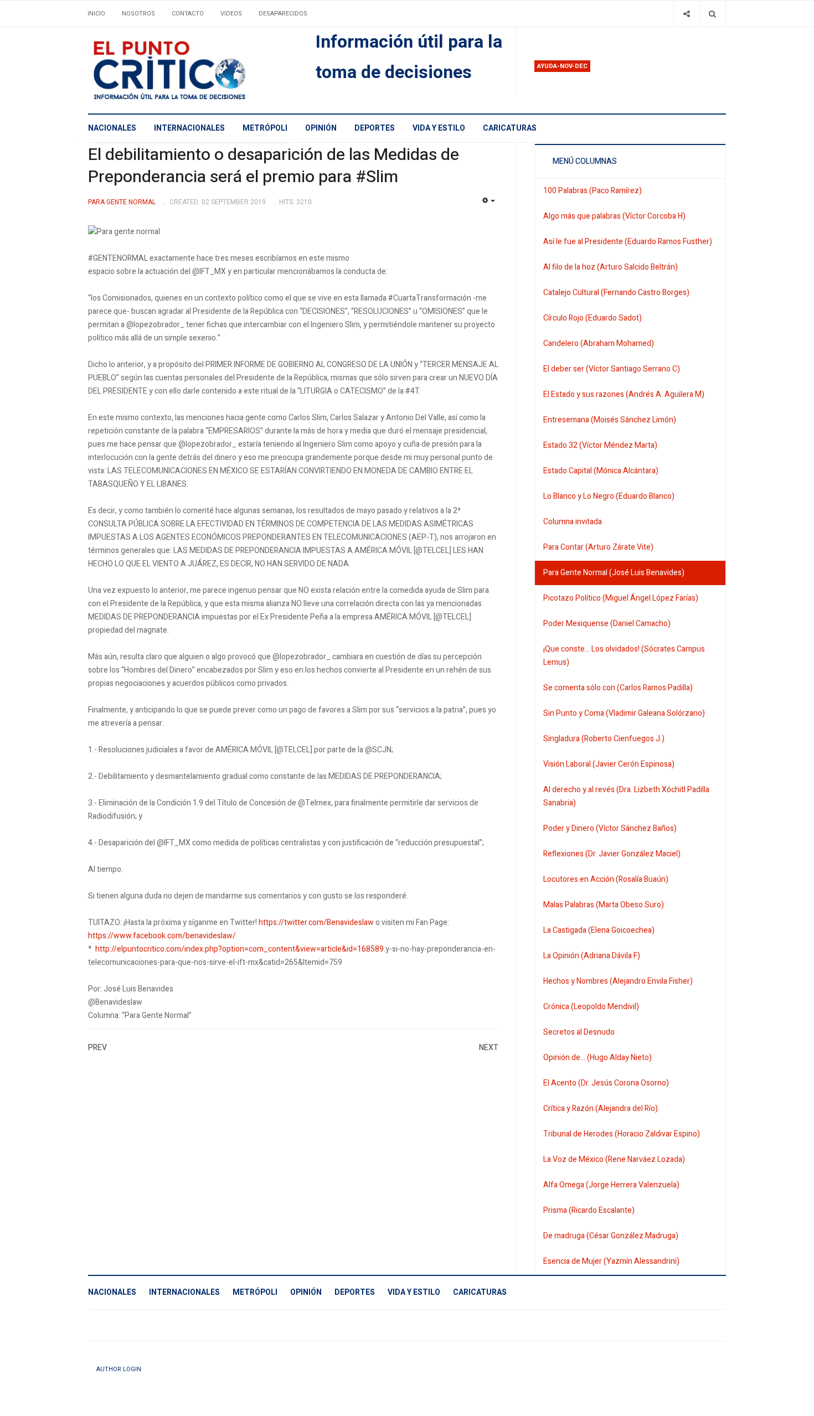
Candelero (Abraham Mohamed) (598, 343)
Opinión (321, 128)
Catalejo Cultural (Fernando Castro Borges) (616, 292)
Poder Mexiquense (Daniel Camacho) (607, 623)
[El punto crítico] (188, 70)
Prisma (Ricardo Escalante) (589, 1210)
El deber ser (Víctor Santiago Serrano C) (611, 369)
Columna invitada (572, 522)
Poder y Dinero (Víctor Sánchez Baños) (610, 828)
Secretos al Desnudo (579, 1032)
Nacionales (112, 128)
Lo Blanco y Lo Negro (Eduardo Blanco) (608, 496)
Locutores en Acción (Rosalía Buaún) (605, 879)
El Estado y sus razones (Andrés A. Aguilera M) (623, 394)
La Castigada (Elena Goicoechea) (599, 930)
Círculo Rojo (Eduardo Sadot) (592, 318)
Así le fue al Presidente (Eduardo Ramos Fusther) (627, 241)
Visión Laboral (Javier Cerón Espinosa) (608, 764)
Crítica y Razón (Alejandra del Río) (600, 1108)
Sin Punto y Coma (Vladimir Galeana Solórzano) (624, 713)
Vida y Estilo (439, 128)
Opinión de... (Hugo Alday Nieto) (597, 1057)
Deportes (374, 128)
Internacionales (189, 128)
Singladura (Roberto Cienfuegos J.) (603, 739)
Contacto (188, 13)
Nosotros (138, 13)
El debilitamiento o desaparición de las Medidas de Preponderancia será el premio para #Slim (273, 166)
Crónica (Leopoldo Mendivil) (591, 1006)
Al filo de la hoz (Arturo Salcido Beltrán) (610, 267)
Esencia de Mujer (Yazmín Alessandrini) (611, 1261)
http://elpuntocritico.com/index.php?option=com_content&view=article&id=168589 (239, 949)
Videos (231, 13)
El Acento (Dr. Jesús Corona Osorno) (606, 1083)
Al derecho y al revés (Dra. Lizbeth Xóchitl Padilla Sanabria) (626, 796)
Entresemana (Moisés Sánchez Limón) (609, 420)
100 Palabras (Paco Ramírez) (592, 191)
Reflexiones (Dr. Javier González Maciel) (612, 854)
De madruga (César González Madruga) (610, 1236)
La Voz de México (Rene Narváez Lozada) (614, 1159)
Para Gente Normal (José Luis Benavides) (613, 572)
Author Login (118, 1369)
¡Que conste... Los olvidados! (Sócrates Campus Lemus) (624, 655)
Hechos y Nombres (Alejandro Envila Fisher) (618, 981)
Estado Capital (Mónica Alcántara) (600, 471)
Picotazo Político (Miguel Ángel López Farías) (620, 598)
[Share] (686, 14)
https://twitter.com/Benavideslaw (316, 922)
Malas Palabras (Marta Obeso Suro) (603, 905)
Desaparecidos (283, 13)
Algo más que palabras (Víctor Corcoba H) (614, 216)
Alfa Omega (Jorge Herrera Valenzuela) (611, 1185)
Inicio (96, 13)
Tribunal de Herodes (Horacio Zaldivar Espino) (621, 1134)
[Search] (712, 14)
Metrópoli (265, 128)
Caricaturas (510, 128)
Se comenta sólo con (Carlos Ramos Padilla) (618, 688)
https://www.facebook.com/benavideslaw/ (162, 936)
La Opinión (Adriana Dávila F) (591, 956)
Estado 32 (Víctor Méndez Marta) (600, 445)
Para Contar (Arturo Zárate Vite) (598, 547)
